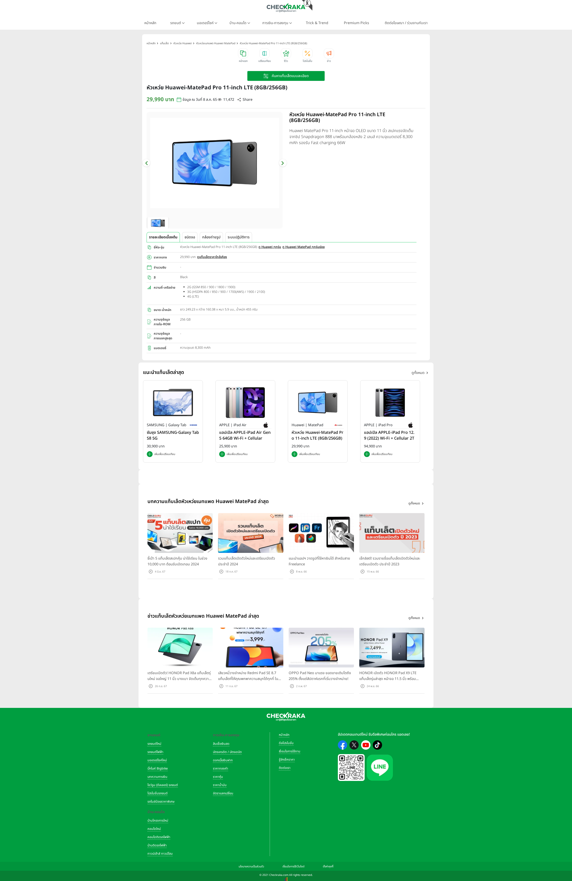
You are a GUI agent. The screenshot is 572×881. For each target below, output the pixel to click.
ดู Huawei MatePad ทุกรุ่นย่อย (303, 247)
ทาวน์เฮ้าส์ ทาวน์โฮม (160, 853)
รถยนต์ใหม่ (154, 743)
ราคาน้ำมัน (220, 785)
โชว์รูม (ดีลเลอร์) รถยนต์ (162, 785)
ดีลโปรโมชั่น (286, 743)
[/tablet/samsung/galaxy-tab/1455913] (173, 402)
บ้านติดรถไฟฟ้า (157, 845)
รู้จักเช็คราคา (287, 759)
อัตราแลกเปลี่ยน (223, 793)
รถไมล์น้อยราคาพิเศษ (161, 801)
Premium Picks (356, 23)
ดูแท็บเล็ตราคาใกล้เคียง (212, 257)
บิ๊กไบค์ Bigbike (157, 768)
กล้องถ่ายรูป (211, 237)
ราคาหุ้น (218, 776)
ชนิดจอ (190, 237)
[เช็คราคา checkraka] (286, 7)
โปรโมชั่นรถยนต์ (157, 793)
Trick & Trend (317, 23)
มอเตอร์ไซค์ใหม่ (157, 760)
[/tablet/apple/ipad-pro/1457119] (390, 402)
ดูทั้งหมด (418, 372)
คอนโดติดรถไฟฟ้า (158, 837)
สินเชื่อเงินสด (221, 743)
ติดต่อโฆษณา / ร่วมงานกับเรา (406, 23)
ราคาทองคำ (220, 768)
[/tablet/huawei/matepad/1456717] (318, 402)
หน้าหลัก (150, 23)
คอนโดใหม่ (154, 828)
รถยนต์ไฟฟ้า (155, 752)
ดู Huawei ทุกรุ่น (270, 247)
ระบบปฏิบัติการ (239, 237)
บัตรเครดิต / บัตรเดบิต (227, 752)
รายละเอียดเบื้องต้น (163, 237)
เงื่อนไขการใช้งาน (289, 751)
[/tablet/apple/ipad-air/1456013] (245, 402)
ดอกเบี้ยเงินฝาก (223, 760)
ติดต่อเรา (284, 768)
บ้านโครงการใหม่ (157, 820)
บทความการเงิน (157, 776)
